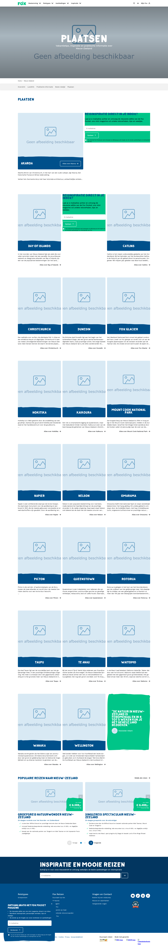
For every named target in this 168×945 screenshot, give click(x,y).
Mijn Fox (55, 907)
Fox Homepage (22, 3)
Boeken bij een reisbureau (101, 897)
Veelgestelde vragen (99, 904)
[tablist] (50, 796)
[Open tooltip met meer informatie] (80, 808)
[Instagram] (143, 896)
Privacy (67, 937)
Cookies (61, 937)
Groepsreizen (22, 897)
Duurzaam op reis (58, 897)
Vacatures (55, 901)
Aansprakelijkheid (77, 937)
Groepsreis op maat (59, 910)
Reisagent (55, 904)
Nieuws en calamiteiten (100, 901)
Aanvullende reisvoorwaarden (63, 913)
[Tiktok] (138, 896)
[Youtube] (133, 896)
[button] (39, 265)
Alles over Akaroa (69, 163)
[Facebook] (148, 896)
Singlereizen (22, 901)
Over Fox (55, 916)
